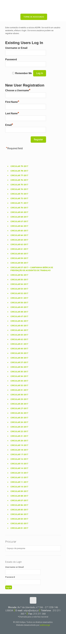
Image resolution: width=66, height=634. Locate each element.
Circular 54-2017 (19, 284)
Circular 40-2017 (19, 348)
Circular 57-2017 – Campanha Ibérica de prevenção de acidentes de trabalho (31, 269)
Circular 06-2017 (19, 505)
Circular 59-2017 (19, 258)
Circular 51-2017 (19, 298)
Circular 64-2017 (19, 235)
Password (11, 59)
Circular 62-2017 (19, 244)
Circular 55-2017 (19, 279)
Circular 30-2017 (19, 394)
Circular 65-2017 (19, 230)
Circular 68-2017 (19, 217)
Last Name (12, 113)
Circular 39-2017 (19, 353)
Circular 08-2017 (19, 496)
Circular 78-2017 (19, 171)
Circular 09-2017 (19, 491)
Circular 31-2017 (19, 390)
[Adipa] (33, 6)
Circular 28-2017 (19, 404)
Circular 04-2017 (19, 514)
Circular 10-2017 (19, 487)
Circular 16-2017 (19, 459)
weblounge (45, 625)
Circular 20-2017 (19, 440)
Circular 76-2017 (19, 180)
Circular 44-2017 (19, 330)
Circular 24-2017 (19, 422)
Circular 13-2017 (19, 473)
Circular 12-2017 (19, 477)
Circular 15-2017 (19, 463)
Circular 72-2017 (19, 198)
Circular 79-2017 (19, 166)
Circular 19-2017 (19, 445)
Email (9, 124)
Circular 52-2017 (19, 293)
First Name (12, 101)
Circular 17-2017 (19, 454)
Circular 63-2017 (19, 240)
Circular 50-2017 (19, 302)
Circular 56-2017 (19, 275)
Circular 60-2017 (19, 253)
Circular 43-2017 (19, 335)
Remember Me (23, 73)
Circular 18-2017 (19, 450)
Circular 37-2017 (19, 362)
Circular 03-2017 (19, 519)
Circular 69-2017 (19, 212)
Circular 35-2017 (19, 371)
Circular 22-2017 (19, 431)
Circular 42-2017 (19, 339)
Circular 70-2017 (19, 207)
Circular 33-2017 (19, 381)
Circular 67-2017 (19, 221)
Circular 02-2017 (19, 523)
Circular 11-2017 (19, 482)
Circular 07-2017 (19, 500)
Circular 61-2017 (19, 249)
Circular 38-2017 (19, 358)
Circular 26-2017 (19, 413)
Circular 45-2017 (19, 325)
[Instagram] (39, 629)
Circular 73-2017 (19, 194)
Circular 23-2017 (19, 427)
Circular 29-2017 (19, 399)
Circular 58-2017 (19, 263)
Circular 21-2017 (19, 436)
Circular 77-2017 (19, 175)
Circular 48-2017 (19, 312)
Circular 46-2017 (19, 321)
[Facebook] (26, 629)
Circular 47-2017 (19, 316)
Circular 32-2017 (19, 385)
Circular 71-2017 (19, 203)
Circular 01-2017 (19, 528)
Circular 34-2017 (19, 376)
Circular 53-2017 (19, 289)
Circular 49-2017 (19, 307)
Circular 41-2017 (19, 344)
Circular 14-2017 (19, 468)
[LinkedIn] (35, 629)
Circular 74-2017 (19, 189)
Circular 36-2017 (19, 367)
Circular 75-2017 (19, 184)
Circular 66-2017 (19, 226)
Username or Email (16, 48)
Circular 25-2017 (19, 417)
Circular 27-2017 (19, 408)
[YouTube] (31, 629)
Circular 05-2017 (19, 510)
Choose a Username (17, 90)
